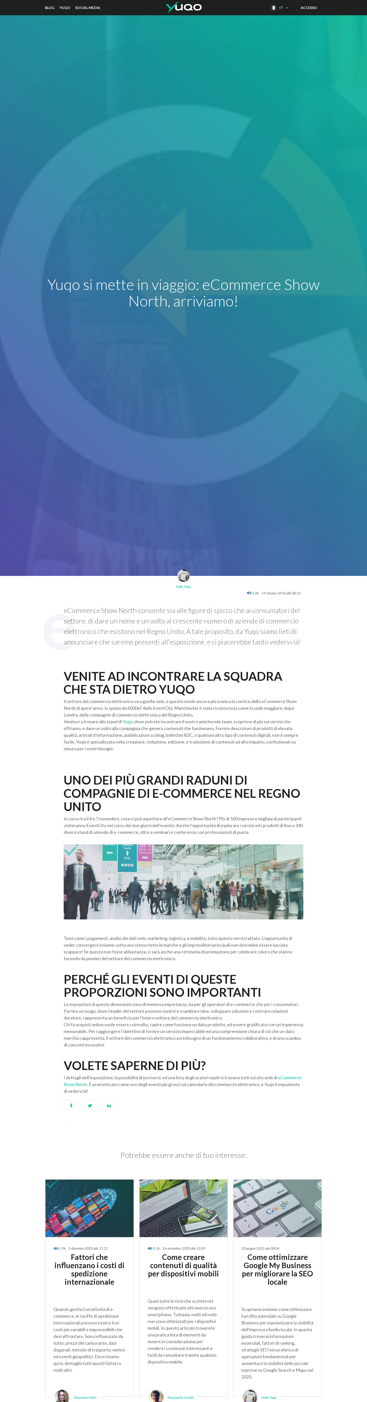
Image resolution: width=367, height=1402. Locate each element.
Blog (49, 8)
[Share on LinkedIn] (109, 1107)
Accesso (309, 8)
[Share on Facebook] (71, 1107)
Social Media (87, 8)
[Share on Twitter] (90, 1107)
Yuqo (64, 8)
